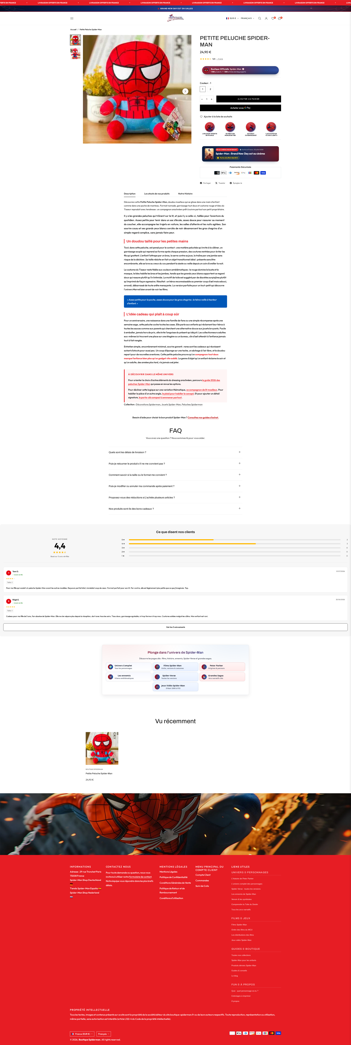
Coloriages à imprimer (241, 996)
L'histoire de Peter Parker (242, 879)
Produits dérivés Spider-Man (243, 966)
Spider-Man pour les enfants (243, 960)
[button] (259, 18)
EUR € (233, 18)
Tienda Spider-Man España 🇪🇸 (85, 888)
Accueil (73, 29)
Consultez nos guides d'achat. (203, 417)
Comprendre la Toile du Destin (244, 904)
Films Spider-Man (239, 925)
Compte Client (203, 874)
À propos (235, 1001)
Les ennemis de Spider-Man (243, 894)
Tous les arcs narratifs (241, 910)
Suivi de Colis (202, 885)
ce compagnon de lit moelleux (201, 389)
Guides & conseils (239, 971)
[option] (137, 89)
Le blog (234, 976)
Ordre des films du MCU (241, 930)
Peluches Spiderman (192, 404)
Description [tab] (129, 193)
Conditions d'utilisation (171, 898)
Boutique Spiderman (94, 769)
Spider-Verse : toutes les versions (246, 889)
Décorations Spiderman (148, 404)
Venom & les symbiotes (241, 899)
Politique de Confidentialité (173, 877)
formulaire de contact (140, 876)
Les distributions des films (242, 935)
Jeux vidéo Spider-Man (241, 940)
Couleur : (205, 83)
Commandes (202, 880)
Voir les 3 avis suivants (175, 627)
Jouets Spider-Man (171, 404)
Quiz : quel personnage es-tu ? (244, 991)
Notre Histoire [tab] (185, 193)
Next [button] (185, 91)
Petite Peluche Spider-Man (99, 773)
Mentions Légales (168, 871)
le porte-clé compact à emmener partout (160, 397)
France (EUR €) (82, 1034)
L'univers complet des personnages (246, 884)
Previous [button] (89, 91)
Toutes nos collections (241, 955)
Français (246, 18)
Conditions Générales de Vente (175, 882)
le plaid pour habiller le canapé (178, 393)
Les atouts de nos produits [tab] (156, 193)
